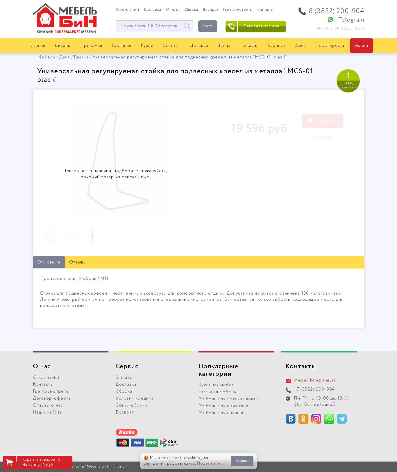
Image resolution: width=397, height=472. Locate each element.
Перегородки (330, 45)
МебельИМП (93, 278)
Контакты (264, 10)
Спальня (172, 45)
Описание (48, 262)
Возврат (211, 10)
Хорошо (242, 461)
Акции (361, 45)
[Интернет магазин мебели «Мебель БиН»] (65, 32)
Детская (199, 45)
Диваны (63, 45)
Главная (37, 45)
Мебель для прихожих (223, 406)
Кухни (147, 45)
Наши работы (48, 412)
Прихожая (91, 45)
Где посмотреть (237, 10)
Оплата (173, 10)
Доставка (152, 10)
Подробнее (209, 463)
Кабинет (276, 45)
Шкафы (250, 45)
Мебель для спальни (222, 413)
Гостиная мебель (217, 392)
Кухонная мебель (218, 385)
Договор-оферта (52, 398)
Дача (300, 45)
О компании (127, 10)
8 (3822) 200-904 (336, 11)
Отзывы (78, 262)
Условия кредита (134, 398)
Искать (207, 26)
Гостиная (121, 45)
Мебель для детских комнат (230, 399)
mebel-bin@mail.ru (315, 380)
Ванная (225, 45)
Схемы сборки (131, 405)
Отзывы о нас (48, 405)
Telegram (351, 20)
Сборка (191, 10)
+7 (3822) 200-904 (314, 389)
